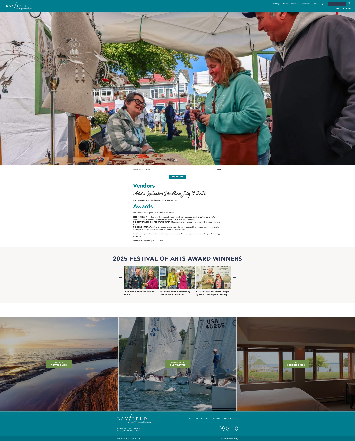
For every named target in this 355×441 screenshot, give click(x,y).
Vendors (347, 8)
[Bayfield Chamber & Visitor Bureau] (19, 6)
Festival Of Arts (138, 169)
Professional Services (290, 4)
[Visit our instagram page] (235, 428)
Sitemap (216, 418)
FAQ (337, 8)
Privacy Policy (231, 418)
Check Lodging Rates (337, 4)
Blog (316, 4)
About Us (193, 418)
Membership (306, 4)
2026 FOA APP (177, 177)
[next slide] (234, 277)
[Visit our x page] (228, 428)
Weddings (276, 4)
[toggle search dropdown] (349, 3)
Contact (205, 418)
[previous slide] (120, 277)
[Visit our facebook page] (222, 428)
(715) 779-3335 (134, 431)
